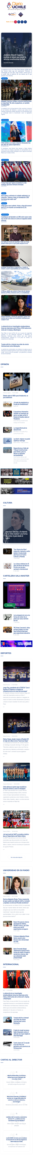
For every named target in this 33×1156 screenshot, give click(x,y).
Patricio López (6, 392)
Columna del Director (10, 375)
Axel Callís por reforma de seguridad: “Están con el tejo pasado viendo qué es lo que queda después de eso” (15, 242)
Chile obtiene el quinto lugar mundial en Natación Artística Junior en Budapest (14, 788)
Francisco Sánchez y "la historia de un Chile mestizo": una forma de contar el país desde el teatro (16, 534)
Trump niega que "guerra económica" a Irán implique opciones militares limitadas (14, 184)
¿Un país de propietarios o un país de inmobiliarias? (21, 403)
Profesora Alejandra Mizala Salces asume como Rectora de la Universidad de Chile (21, 939)
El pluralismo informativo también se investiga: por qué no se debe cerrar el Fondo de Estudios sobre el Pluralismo (21, 415)
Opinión (5, 364)
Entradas (9, 605)
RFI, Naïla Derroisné (5, 146)
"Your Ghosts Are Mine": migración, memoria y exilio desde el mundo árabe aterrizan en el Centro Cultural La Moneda (22, 552)
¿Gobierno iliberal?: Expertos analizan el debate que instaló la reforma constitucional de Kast (15, 57)
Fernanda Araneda (8, 62)
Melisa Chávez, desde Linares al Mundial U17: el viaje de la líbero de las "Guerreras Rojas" (16, 740)
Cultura (7, 503)
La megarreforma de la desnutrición (20, 429)
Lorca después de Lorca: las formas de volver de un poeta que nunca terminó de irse (22, 617)
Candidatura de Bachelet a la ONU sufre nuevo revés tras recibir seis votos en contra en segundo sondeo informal (16, 218)
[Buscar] (22, 21)
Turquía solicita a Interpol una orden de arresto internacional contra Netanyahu (15, 345)
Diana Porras (6, 684)
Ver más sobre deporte (16, 857)
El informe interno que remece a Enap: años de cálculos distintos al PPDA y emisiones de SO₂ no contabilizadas (15, 292)
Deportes (6, 653)
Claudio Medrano (7, 784)
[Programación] (18, 21)
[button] (6, 584)
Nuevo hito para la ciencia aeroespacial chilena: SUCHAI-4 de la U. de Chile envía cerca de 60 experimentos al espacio (21, 925)
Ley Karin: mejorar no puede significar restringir (22, 440)
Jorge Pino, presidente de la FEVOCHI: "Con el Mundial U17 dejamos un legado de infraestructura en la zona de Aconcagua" (16, 689)
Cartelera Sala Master (16, 576)
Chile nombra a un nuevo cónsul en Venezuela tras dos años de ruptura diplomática (15, 144)
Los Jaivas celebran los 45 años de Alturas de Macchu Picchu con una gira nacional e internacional (21, 566)
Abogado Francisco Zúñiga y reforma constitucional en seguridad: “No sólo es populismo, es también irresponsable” (16, 103)
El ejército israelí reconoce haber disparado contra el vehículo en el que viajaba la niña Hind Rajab (22, 1033)
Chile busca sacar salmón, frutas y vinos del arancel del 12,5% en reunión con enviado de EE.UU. (16, 206)
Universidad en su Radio (16, 870)
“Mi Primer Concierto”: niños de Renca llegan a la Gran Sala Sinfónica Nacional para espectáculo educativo (22, 630)
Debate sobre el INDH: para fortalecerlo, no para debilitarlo (15, 396)
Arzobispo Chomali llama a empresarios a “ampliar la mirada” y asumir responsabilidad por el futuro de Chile (15, 268)
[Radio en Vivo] (15, 21)
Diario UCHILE (4, 106)
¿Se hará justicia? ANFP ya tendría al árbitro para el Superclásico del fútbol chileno (16, 835)
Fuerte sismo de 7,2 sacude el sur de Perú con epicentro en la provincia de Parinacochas (22, 1045)
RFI (4, 990)
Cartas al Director (11, 1060)
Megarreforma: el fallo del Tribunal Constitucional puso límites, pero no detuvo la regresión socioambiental (21, 451)
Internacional (11, 964)
